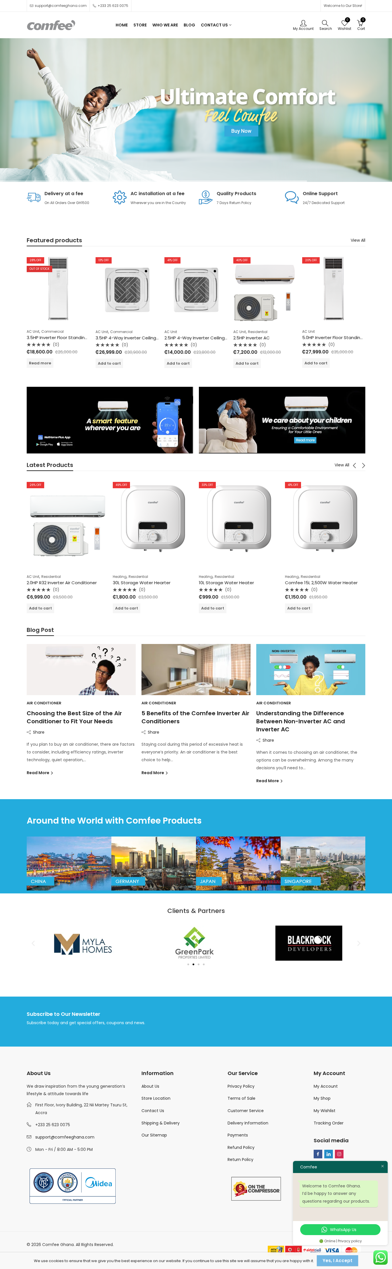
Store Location (155, 1098)
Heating (120, 576)
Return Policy (240, 1159)
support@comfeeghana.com (64, 1137)
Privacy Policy (241, 1086)
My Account (326, 1086)
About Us (150, 1086)
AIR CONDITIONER (44, 703)
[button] (33, 943)
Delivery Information (248, 1123)
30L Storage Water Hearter (141, 583)
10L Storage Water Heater (226, 583)
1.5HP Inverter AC (320, 338)
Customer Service (246, 1111)
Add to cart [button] (40, 363)
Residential (189, 331)
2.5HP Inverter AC (182, 338)
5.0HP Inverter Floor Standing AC (267, 337)
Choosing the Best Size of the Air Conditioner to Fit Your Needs (74, 717)
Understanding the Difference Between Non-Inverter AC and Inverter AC (300, 721)
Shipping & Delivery (160, 1123)
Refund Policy (241, 1147)
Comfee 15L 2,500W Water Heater (321, 583)
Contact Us (152, 1111)
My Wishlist (324, 1111)
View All (358, 240)
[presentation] (354, 465)
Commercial (52, 331)
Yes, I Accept (337, 1261)
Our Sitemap (154, 1135)
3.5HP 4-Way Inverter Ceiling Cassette (68, 338)
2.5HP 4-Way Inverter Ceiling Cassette (137, 338)
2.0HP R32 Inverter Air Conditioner (62, 583)
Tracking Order (329, 1123)
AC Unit (33, 331)
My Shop (322, 1098)
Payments (238, 1135)
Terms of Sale (241, 1098)
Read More (38, 773)
